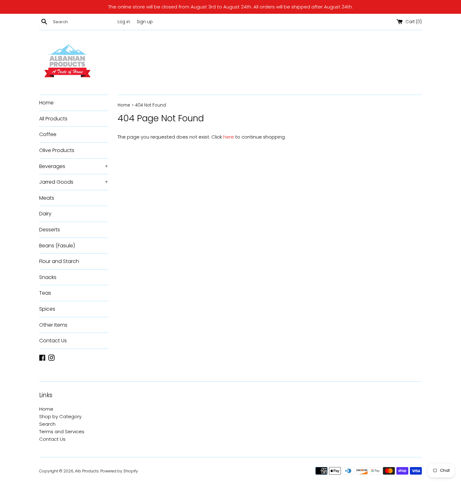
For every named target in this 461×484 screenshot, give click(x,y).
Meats (46, 198)
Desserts (49, 229)
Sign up (145, 22)
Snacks (47, 277)
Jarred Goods (73, 182)
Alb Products (87, 471)
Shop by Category (60, 416)
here (228, 137)
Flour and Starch (59, 261)
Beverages (73, 166)
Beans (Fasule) (57, 245)
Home (46, 102)
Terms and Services (61, 431)
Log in (124, 22)
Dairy (45, 213)
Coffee (47, 134)
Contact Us (53, 340)
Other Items (53, 325)
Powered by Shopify (119, 471)
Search (47, 424)
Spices (47, 309)
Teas (45, 293)
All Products (53, 118)
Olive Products (56, 150)
